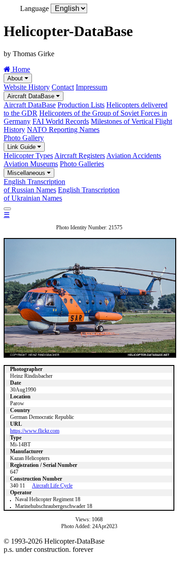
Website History (27, 87)
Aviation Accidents (133, 155)
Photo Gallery (24, 138)
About (16, 78)
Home (20, 69)
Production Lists (81, 105)
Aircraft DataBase (31, 96)
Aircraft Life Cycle (52, 485)
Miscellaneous (27, 172)
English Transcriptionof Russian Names (34, 186)
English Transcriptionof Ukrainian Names (62, 194)
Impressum (91, 87)
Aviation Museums (31, 164)
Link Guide (22, 146)
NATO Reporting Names (63, 129)
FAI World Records (60, 121)
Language (34, 8)
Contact (63, 87)
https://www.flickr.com (34, 431)
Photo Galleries (82, 164)
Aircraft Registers (79, 155)
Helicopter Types (28, 155)
